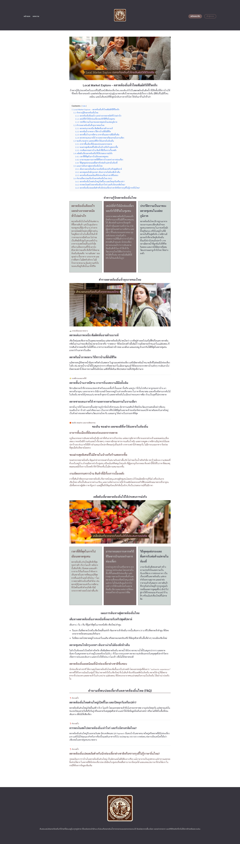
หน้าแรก (27, 16)
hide (84, 106)
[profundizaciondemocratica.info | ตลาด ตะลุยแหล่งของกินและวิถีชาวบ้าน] (120, 15)
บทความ (36, 16)
